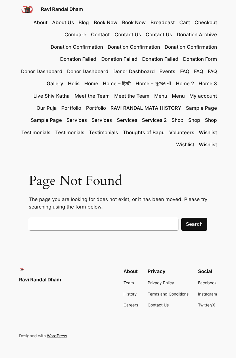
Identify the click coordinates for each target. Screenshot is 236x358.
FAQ (184, 71)
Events (167, 71)
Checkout (206, 22)
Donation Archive (197, 34)
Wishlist (208, 132)
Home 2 (185, 83)
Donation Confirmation (77, 47)
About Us (63, 22)
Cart (184, 22)
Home (91, 83)
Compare (75, 34)
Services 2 (154, 120)
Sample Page (201, 108)
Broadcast (163, 22)
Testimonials (35, 132)
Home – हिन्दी (117, 83)
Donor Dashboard (41, 71)
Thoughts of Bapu (144, 132)
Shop (178, 120)
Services (76, 120)
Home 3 (208, 83)
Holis (73, 83)
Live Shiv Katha (51, 96)
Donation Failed (78, 59)
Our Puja (47, 108)
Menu (160, 96)
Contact (100, 34)
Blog (84, 22)
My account (203, 96)
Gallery (55, 83)
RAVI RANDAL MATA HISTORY (146, 108)
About (40, 22)
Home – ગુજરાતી (153, 83)
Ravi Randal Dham (62, 9)
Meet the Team (92, 96)
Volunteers (181, 132)
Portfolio (71, 108)
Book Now (105, 22)
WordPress (57, 335)
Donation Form (200, 59)
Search (194, 224)
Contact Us (128, 34)
